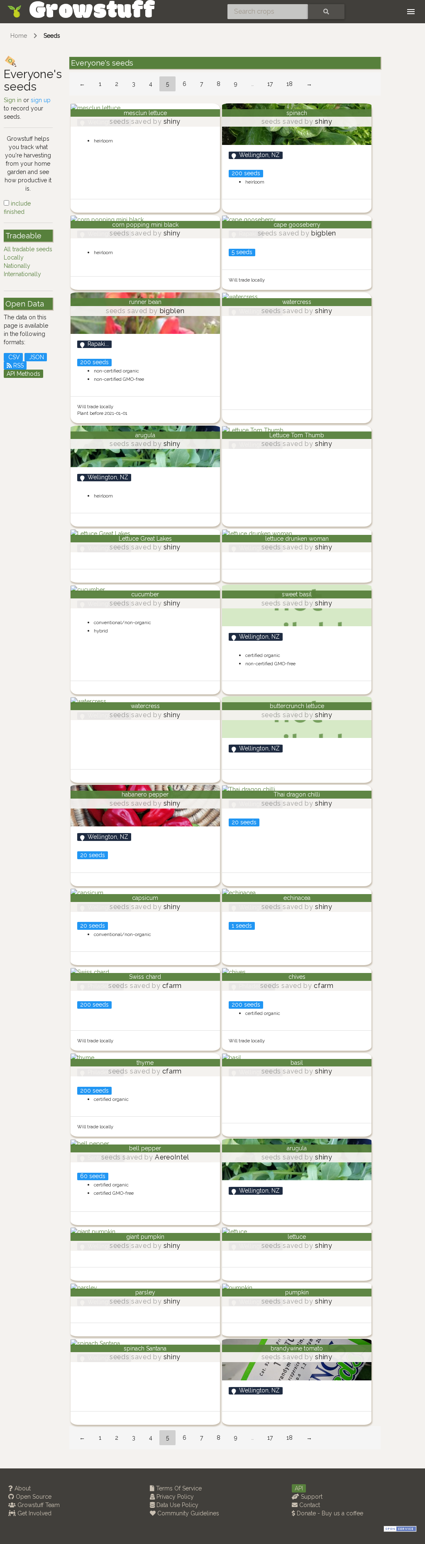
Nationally (17, 265)
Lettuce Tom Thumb (296, 435)
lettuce (297, 1236)
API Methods (23, 373)
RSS (18, 365)
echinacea (296, 898)
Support (310, 1496)
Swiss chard (145, 976)
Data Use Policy (176, 1505)
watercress (296, 302)
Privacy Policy (174, 1496)
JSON (35, 357)
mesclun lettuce (145, 113)
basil (297, 1062)
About (22, 1488)
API (299, 1488)
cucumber (145, 594)
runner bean (145, 302)
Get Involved (33, 1513)
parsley (145, 1292)
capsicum (145, 898)
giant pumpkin (145, 1236)
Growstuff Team (38, 1505)
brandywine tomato (297, 1348)
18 (289, 84)
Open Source (32, 1496)
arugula (145, 435)
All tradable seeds (28, 249)
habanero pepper (145, 794)
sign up (41, 100)
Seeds (52, 35)
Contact (309, 1505)
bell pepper (145, 1148)
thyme (145, 1062)
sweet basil (297, 594)
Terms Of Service (178, 1488)
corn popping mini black (145, 224)
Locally (14, 257)
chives (296, 976)
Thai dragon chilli (297, 794)
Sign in (13, 100)
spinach (296, 113)
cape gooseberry (297, 224)
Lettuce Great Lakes (145, 538)
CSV (13, 357)
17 (270, 84)
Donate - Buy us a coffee (329, 1513)
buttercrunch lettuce (297, 706)
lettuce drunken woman (297, 538)
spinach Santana (145, 1348)
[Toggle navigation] (410, 11)
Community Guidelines (187, 1513)
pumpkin (297, 1292)
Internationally (22, 274)
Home (18, 35)
